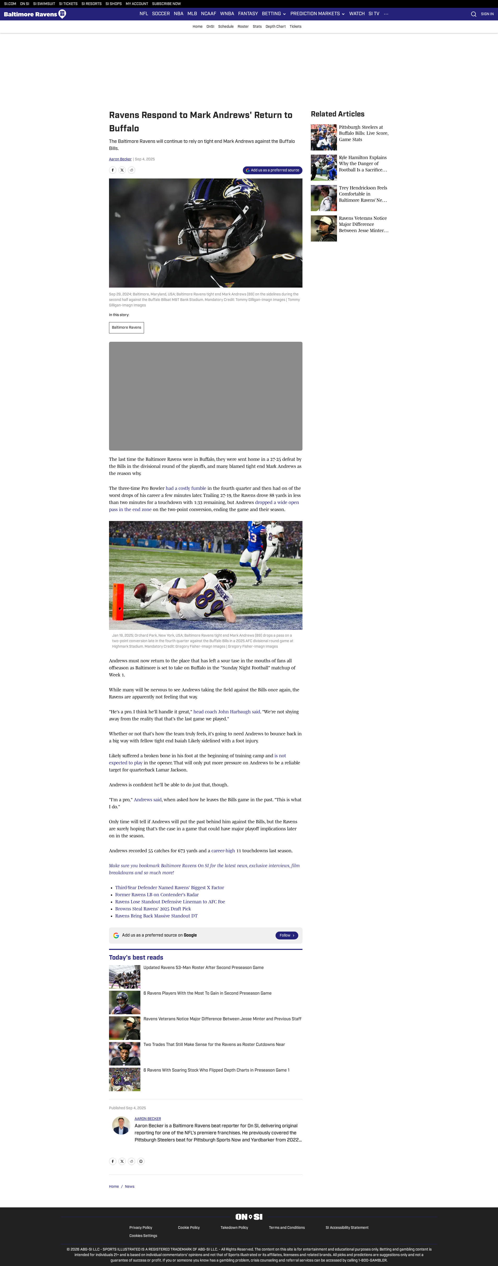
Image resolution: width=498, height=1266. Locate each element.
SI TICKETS (68, 4)
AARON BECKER (148, 1119)
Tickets (295, 27)
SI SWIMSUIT (44, 4)
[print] (141, 1161)
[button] (274, 14)
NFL (144, 14)
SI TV (374, 14)
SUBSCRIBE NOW (166, 4)
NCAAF (208, 14)
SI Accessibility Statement (347, 1228)
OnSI (210, 27)
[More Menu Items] (386, 14)
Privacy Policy (140, 1228)
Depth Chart (276, 27)
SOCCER (161, 14)
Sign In (487, 14)
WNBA (227, 14)
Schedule (226, 27)
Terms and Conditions (287, 1228)
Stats (257, 27)
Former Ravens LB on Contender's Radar (157, 894)
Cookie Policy (189, 1228)
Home (198, 27)
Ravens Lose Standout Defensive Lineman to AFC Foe (170, 901)
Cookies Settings (143, 1236)
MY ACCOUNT (137, 4)
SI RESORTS (92, 4)
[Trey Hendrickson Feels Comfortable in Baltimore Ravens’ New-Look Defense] (350, 198)
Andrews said (148, 799)
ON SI (24, 4)
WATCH (357, 14)
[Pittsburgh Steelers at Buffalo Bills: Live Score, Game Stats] (350, 137)
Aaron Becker (120, 159)
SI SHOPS (114, 4)
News (129, 1187)
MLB (192, 14)
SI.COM (10, 4)
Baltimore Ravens (126, 328)
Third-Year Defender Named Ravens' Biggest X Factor (169, 887)
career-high (223, 850)
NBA (179, 14)
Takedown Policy (234, 1228)
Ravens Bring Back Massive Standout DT (156, 915)
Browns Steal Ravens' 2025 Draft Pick (153, 908)
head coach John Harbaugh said (226, 711)
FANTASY (248, 14)
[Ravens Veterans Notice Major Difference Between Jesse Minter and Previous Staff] (350, 228)
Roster (243, 27)
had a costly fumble (186, 488)
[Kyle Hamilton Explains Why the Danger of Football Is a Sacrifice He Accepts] (350, 168)
